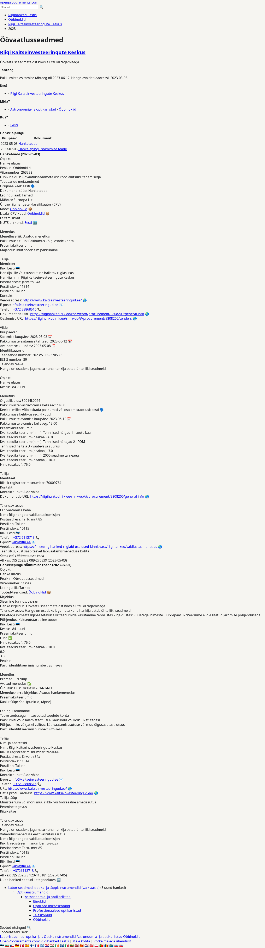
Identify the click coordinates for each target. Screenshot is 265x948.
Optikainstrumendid (32, 892)
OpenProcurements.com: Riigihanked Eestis (34, 941)
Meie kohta (81, 941)
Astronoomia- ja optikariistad (33, 109)
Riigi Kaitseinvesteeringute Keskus (35, 24)
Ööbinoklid (17, 19)
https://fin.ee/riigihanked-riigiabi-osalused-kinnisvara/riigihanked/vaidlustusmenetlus (90, 546)
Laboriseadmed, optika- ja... (21, 936)
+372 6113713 (24, 537)
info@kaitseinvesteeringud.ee (35, 304)
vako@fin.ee (21, 542)
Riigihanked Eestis (22, 15)
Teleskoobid (42, 915)
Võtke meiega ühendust (112, 941)
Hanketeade (27, 143)
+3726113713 (23, 870)
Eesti (14, 125)
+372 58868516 (24, 309)
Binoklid (39, 901)
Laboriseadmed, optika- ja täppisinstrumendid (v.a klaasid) (54, 887)
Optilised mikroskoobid (51, 906)
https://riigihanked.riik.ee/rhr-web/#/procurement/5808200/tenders (78, 318)
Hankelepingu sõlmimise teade (42, 149)
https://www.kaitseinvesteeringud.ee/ (52, 300)
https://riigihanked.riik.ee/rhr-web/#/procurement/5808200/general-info (87, 314)
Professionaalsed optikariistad (57, 910)
